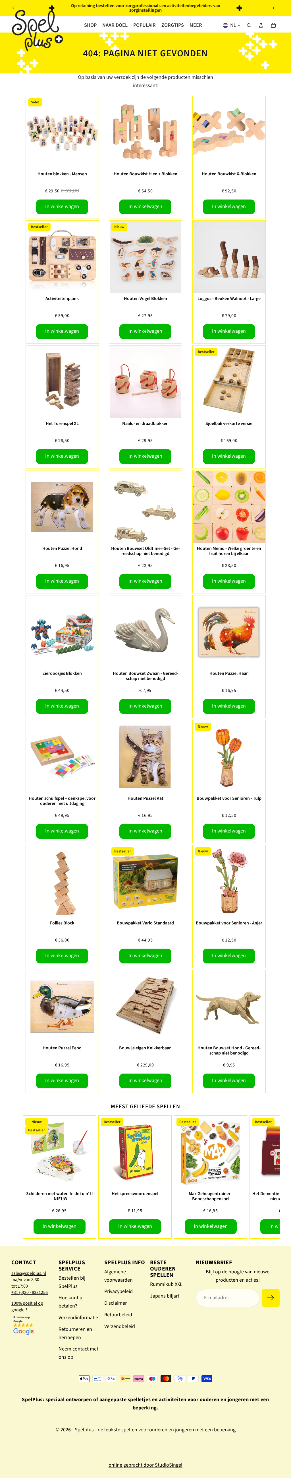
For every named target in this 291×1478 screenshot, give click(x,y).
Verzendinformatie (78, 1317)
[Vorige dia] (13, 8)
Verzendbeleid (119, 1326)
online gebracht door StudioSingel (145, 1465)
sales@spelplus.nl (28, 1273)
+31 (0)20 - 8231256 (29, 1292)
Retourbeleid (118, 1314)
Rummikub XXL (166, 1284)
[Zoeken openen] (249, 25)
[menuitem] (196, 25)
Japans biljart (164, 1296)
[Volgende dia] (273, 8)
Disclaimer (115, 1303)
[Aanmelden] (271, 1298)
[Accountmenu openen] (261, 25)
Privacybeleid (118, 1291)
